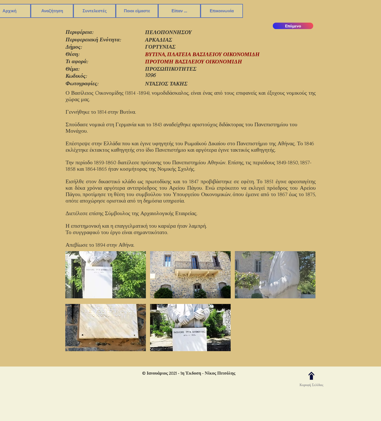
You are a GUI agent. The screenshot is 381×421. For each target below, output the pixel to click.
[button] (52, 11)
